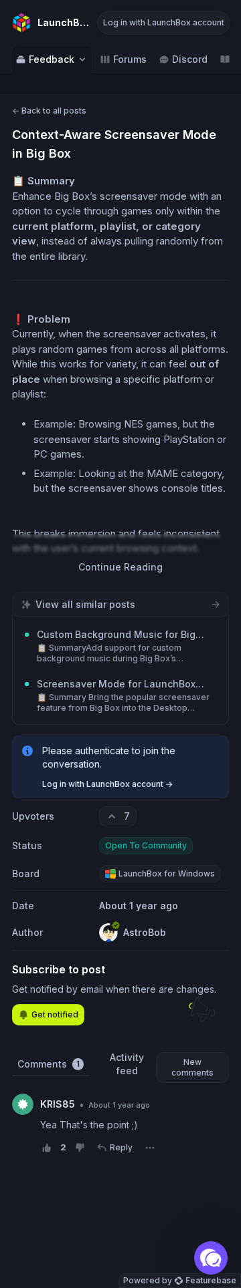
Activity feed (127, 1064)
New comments (192, 1067)
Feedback (51, 59)
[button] (211, 1258)
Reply (121, 1147)
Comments (48, 1064)
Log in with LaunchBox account (163, 22)
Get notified (54, 1014)
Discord (190, 59)
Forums (130, 59)
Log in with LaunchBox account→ (107, 784)
